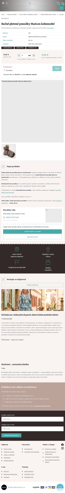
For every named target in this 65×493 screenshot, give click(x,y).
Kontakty (6, 477)
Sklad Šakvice (28, 471)
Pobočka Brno (28, 477)
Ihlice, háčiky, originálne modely (28, 14)
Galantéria (7, 457)
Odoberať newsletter (11, 435)
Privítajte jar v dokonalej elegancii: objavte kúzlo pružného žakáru (29, 315)
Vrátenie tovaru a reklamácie (50, 453)
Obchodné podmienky (52, 457)
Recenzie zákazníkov (10, 474)
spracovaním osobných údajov (42, 406)
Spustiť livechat (32, 237)
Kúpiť (57, 68)
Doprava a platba (50, 449)
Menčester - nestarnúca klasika (15, 364)
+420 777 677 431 (12, 217)
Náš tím (6, 471)
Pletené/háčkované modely (48, 14)
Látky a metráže (9, 455)
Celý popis (50, 28)
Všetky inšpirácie (32, 285)
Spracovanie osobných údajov (52, 461)
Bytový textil (8, 449)
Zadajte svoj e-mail (7, 425)
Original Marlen (9, 460)
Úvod (2, 14)
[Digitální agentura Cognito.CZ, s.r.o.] (36, 487)
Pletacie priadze (12, 14)
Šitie (4, 368)
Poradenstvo (28, 449)
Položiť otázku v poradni (32, 231)
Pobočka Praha (29, 474)
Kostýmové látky (7, 318)
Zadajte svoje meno (7, 415)
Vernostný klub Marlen (31, 452)
